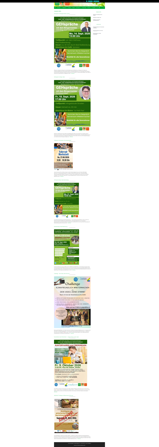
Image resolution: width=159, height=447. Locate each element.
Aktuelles (69, 7)
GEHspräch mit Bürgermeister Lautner (62, 13)
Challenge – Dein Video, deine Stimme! (62, 273)
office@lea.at (89, 443)
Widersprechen (90, 1)
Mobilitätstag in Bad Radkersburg (60, 226)
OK (86, 1)
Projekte (73, 7)
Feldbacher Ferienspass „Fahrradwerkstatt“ (62, 140)
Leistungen (58, 7)
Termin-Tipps (84, 7)
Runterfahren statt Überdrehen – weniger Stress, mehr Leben (66, 336)
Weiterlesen (72, 73)
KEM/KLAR (64, 7)
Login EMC (93, 7)
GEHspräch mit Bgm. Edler (59, 77)
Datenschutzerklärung (80, 445)
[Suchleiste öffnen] (104, 7)
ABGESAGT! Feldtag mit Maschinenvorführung (63, 395)
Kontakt (89, 7)
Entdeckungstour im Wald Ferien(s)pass (97, 34)
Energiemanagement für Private (98, 30)
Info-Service (78, 7)
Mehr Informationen (96, 1)
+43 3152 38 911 (83, 443)
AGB (84, 445)
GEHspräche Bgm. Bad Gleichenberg (61, 179)
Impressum (75, 445)
